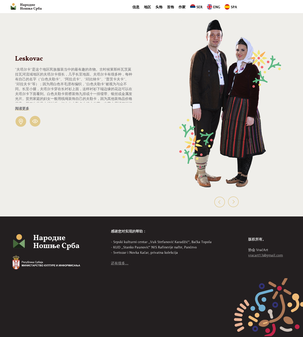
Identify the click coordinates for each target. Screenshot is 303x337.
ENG (216, 7)
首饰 (170, 7)
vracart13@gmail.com (265, 255)
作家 (182, 7)
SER (199, 7)
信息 (136, 7)
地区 (147, 7)
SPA (234, 7)
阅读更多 (22, 108)
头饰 (159, 7)
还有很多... (119, 263)
